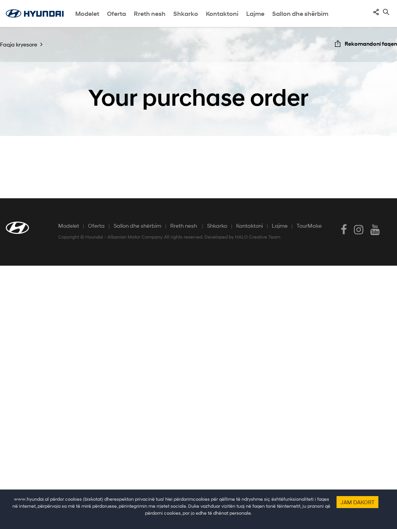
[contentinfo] (376, 12)
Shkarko (217, 225)
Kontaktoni (249, 225)
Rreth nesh (184, 225)
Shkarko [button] (185, 13)
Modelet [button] (87, 13)
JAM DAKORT (357, 502)
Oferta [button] (116, 13)
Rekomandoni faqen (371, 43)
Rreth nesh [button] (150, 13)
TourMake (309, 225)
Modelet (68, 225)
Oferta (96, 225)
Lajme (255, 13)
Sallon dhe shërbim (300, 13)
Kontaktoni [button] (222, 13)
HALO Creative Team (257, 237)
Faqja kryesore (18, 44)
